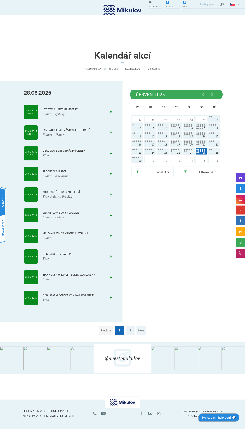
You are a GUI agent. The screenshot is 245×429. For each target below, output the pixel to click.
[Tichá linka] (240, 253)
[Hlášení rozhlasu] (240, 231)
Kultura (113, 69)
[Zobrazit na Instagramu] (11, 358)
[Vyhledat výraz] (222, 4)
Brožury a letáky (32, 411)
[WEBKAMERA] (156, 2)
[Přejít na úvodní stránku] (122, 10)
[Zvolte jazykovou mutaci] (234, 4)
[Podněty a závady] (240, 242)
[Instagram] (240, 199)
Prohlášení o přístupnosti (59, 415)
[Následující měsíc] (212, 94)
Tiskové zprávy (56, 411)
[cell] (214, 119)
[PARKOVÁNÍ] (173, 2)
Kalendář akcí (133, 69)
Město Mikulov (93, 69)
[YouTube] (240, 210)
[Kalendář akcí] (240, 177)
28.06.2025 (154, 69)
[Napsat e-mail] (103, 413)
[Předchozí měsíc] (203, 94)
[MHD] (190, 2)
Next (141, 330)
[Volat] (94, 413)
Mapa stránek (30, 415)
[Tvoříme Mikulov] (240, 220)
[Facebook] (240, 188)
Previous (106, 330)
